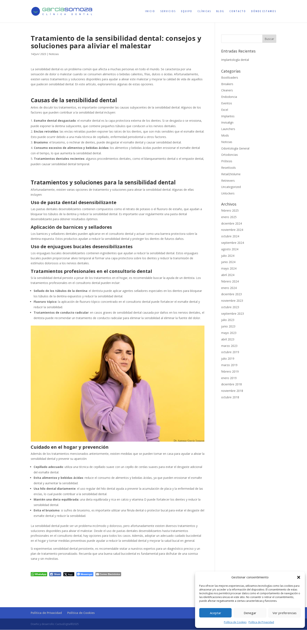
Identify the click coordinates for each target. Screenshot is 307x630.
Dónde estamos (263, 11)
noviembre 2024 (232, 230)
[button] (299, 577)
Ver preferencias (285, 613)
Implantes (228, 116)
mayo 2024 (228, 268)
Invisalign (227, 122)
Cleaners (227, 90)
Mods (225, 135)
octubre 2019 (230, 352)
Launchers (228, 129)
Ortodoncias (229, 155)
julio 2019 (227, 358)
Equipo (186, 11)
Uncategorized (231, 187)
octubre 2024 (230, 236)
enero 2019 (229, 378)
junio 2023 (228, 326)
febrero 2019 (230, 371)
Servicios (168, 11)
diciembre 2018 (231, 384)
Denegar (250, 613)
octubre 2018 (230, 397)
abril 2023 (227, 339)
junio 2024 (228, 262)
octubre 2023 (230, 307)
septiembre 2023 (232, 314)
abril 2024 (227, 275)
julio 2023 (227, 320)
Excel (224, 110)
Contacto (238, 11)
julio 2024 (227, 256)
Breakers (227, 84)
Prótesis (226, 161)
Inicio (150, 11)
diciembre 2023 (231, 294)
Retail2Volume (231, 174)
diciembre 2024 (231, 223)
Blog (220, 11)
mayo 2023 (228, 333)
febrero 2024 (230, 281)
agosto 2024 (229, 249)
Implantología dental (235, 60)
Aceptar (215, 613)
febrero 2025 (230, 210)
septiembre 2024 (232, 243)
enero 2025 (229, 217)
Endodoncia (229, 97)
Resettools (228, 168)
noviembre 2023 (232, 301)
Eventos (226, 103)
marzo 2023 (229, 346)
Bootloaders (229, 77)
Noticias (54, 54)
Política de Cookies (235, 622)
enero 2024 (229, 288)
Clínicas (204, 11)
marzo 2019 (229, 365)
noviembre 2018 (232, 391)
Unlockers (228, 193)
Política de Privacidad (261, 622)
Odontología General (235, 148)
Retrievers (228, 181)
